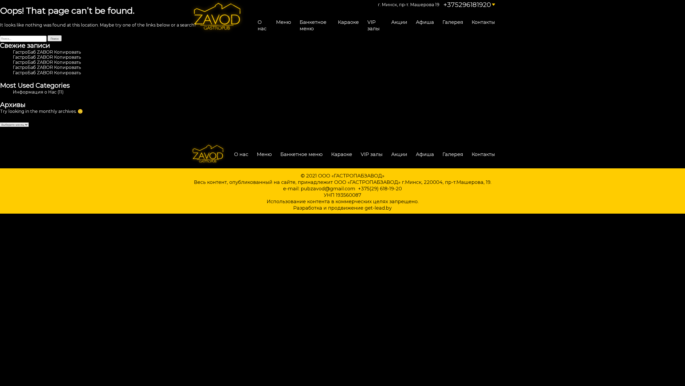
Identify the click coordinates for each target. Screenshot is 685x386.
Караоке (348, 22)
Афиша (425, 22)
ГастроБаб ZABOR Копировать (47, 52)
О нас (262, 25)
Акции (399, 22)
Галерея (453, 22)
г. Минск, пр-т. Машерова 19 (408, 4)
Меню (283, 22)
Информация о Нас (34, 92)
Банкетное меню (313, 25)
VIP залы (373, 25)
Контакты (483, 22)
